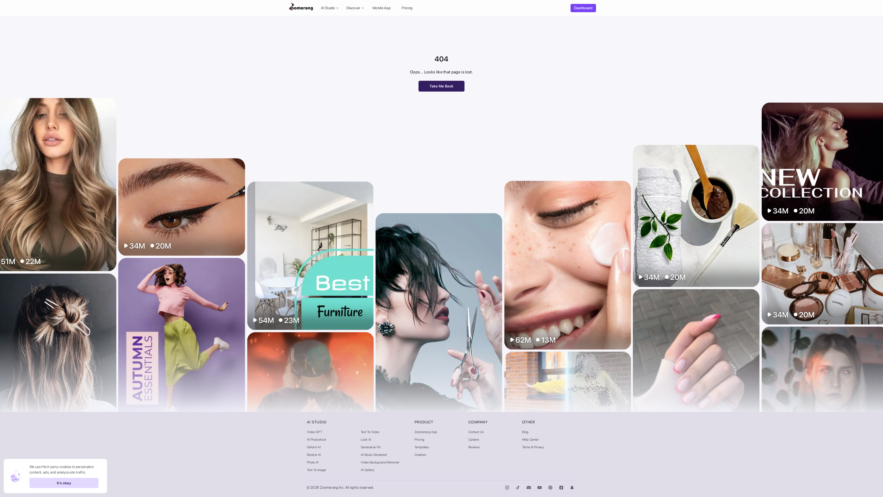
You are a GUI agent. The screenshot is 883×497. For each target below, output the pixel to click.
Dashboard (583, 8)
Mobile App (382, 8)
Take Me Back (441, 86)
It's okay (64, 483)
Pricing (407, 8)
